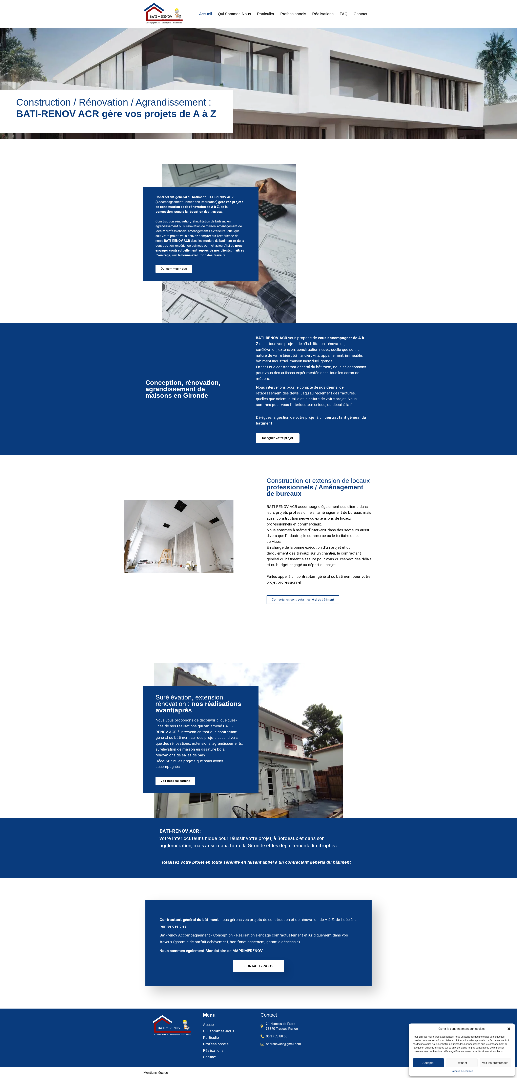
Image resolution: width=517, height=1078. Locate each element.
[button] (509, 1029)
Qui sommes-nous (234, 14)
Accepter (428, 1062)
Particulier (265, 14)
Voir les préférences (495, 1062)
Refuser (462, 1062)
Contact (360, 14)
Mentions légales (155, 1073)
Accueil (205, 14)
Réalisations (323, 14)
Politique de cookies (462, 1071)
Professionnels (293, 14)
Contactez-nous (258, 966)
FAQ (344, 14)
